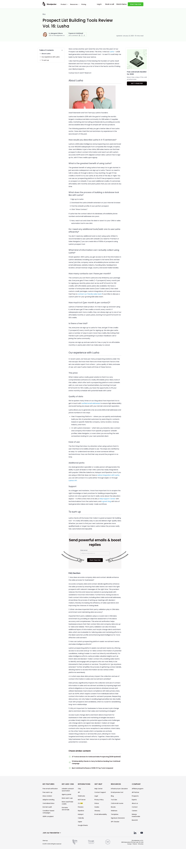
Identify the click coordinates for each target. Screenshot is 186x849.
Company (136, 784)
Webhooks (81, 796)
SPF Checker (115, 822)
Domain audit (47, 807)
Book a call (109, 4)
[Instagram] (82, 35)
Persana (80, 807)
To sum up (45, 60)
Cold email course (117, 803)
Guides (96, 807)
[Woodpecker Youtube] (141, 833)
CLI (80, 803)
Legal (96, 796)
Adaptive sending (48, 800)
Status (96, 803)
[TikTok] (84, 35)
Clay (79, 789)
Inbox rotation (47, 796)
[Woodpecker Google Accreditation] (91, 842)
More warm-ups (67, 798)
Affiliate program (137, 789)
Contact (135, 807)
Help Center (98, 789)
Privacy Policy (99, 800)
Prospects (135, 796)
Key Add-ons (68, 784)
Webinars (114, 811)
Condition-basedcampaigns (48, 812)
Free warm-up (47, 792)
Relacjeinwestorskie (136, 815)
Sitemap (45, 840)
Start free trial (135, 4)
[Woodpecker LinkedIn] (135, 833)
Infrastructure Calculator (119, 789)
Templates (114, 814)
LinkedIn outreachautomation (68, 790)
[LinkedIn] (80, 35)
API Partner (135, 792)
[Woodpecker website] (49, 3)
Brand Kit (135, 820)
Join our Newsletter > (52, 833)
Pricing (83, 4)
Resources (74, 4)
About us (135, 803)
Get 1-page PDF (137, 83)
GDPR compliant (48, 816)
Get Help (98, 784)
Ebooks (113, 807)
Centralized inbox (48, 803)
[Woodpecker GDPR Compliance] (107, 842)
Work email (83, 550)
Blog (44, 14)
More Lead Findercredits (67, 803)
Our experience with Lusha (50, 57)
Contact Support (100, 792)
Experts (134, 800)
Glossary (97, 811)
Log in (99, 4)
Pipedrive (81, 811)
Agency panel (66, 794)
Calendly (81, 818)
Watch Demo (121, 4)
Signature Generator (118, 818)
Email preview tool (117, 792)
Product (63, 4)
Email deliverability (100, 814)
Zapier (80, 822)
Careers (134, 811)
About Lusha (46, 54)
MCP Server (82, 800)
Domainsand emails (65, 809)
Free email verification (50, 789)
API (79, 792)
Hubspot (81, 814)
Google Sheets (83, 825)
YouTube (114, 800)
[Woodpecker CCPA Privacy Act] (74, 842)
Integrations (84, 784)
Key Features (48, 784)
